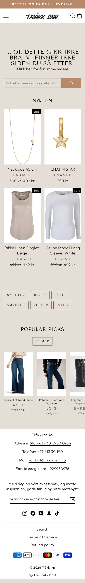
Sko (61, 295)
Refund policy (42, 544)
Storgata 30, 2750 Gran (50, 443)
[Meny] (6, 16)
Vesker (41, 305)
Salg (63, 305)
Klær (39, 295)
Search (42, 529)
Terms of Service (42, 537)
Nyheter (16, 295)
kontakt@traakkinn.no (47, 460)
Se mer (43, 341)
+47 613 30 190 (50, 451)
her (29, 68)
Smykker (16, 305)
